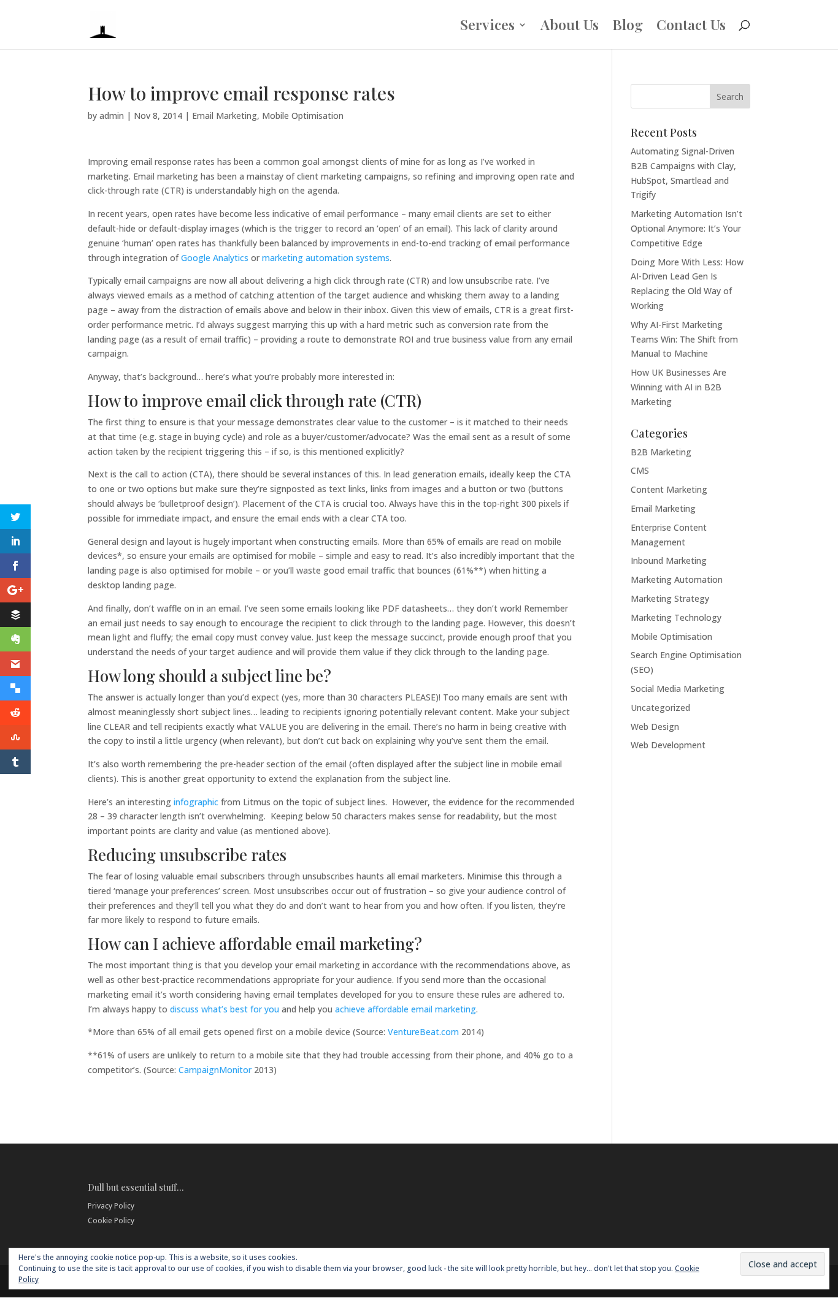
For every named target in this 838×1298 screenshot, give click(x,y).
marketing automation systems (326, 258)
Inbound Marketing (669, 560)
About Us (569, 27)
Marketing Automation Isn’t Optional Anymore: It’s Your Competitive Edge (686, 228)
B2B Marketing (661, 452)
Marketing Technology (676, 617)
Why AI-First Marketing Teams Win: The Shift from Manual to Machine (684, 339)
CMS (640, 470)
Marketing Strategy (670, 598)
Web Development (668, 745)
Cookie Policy (111, 1220)
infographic (196, 802)
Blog (627, 27)
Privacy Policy (111, 1206)
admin (111, 115)
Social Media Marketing (678, 688)
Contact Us (691, 27)
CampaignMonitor (215, 1070)
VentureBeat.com (423, 1032)
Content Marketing (669, 489)
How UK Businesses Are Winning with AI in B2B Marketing (678, 387)
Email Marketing (224, 115)
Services (487, 27)
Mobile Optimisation (303, 115)
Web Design (655, 726)
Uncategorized (660, 707)
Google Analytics (214, 258)
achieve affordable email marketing (405, 1009)
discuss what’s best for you (224, 1009)
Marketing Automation (677, 579)
